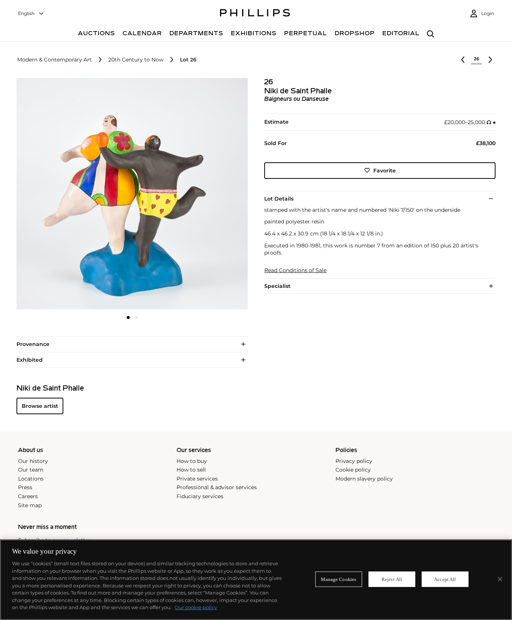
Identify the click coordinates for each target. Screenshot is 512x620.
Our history (33, 461)
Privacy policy (353, 461)
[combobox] (31, 13)
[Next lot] (490, 59)
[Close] (500, 579)
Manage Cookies (338, 579)
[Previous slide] (54, 194)
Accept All (445, 579)
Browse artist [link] (40, 406)
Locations (30, 478)
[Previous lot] (463, 59)
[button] (130, 193)
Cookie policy (353, 469)
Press (25, 487)
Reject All (392, 579)
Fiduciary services (200, 496)
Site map (30, 505)
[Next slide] (209, 194)
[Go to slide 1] (128, 317)
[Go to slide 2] (136, 317)
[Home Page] (255, 14)
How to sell (191, 469)
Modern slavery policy (364, 478)
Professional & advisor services (217, 487)
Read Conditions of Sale (295, 270)
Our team (30, 469)
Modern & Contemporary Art (54, 60)
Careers (28, 496)
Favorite (384, 170)
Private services (197, 478)
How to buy (192, 461)
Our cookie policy (196, 607)
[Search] (430, 34)
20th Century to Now (135, 60)
